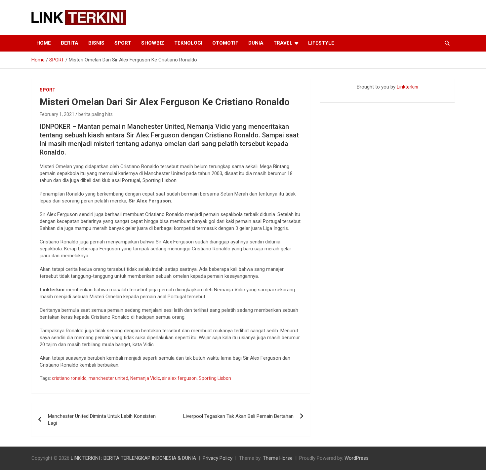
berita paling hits (95, 114)
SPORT (122, 43)
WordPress (356, 458)
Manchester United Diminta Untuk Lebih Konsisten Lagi (102, 419)
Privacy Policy (217, 458)
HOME (43, 43)
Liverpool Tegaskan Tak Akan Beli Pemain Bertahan (238, 416)
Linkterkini (407, 87)
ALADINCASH (340, 94)
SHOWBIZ (152, 43)
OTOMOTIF (225, 43)
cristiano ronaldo (69, 378)
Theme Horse (278, 458)
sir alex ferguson (179, 378)
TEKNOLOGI (188, 43)
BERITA (69, 43)
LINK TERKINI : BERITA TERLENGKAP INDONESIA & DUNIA (133, 458)
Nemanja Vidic (145, 378)
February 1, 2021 (57, 114)
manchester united (108, 378)
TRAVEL (283, 43)
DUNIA (255, 43)
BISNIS (96, 43)
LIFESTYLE (321, 43)
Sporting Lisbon (215, 378)
